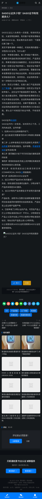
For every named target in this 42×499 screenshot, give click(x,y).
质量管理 (14, 315)
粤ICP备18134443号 (21, 485)
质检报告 (21, 3)
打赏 (27, 283)
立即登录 (15, 441)
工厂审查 (5, 88)
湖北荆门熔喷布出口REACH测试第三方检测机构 (11, 418)
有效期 (13, 120)
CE (22, 172)
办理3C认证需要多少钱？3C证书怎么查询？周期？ (10, 325)
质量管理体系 (26, 315)
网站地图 (29, 480)
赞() (28, 20)
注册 (28, 441)
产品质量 (14, 311)
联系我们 (13, 471)
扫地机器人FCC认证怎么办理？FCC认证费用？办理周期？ (31, 325)
